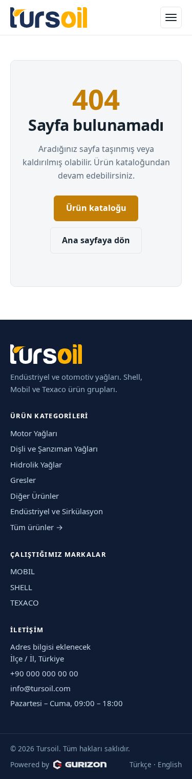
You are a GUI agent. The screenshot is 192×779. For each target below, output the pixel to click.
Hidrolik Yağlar (36, 464)
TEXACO (24, 602)
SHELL (21, 587)
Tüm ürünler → (36, 527)
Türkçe (141, 764)
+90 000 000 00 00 (44, 673)
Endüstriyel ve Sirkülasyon (56, 511)
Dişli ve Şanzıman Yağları (54, 448)
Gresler (23, 480)
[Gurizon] (79, 764)
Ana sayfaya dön (96, 240)
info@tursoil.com (40, 688)
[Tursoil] (48, 17)
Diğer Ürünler (34, 496)
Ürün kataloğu (96, 207)
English (170, 764)
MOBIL (22, 571)
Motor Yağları (33, 433)
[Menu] (171, 17)
